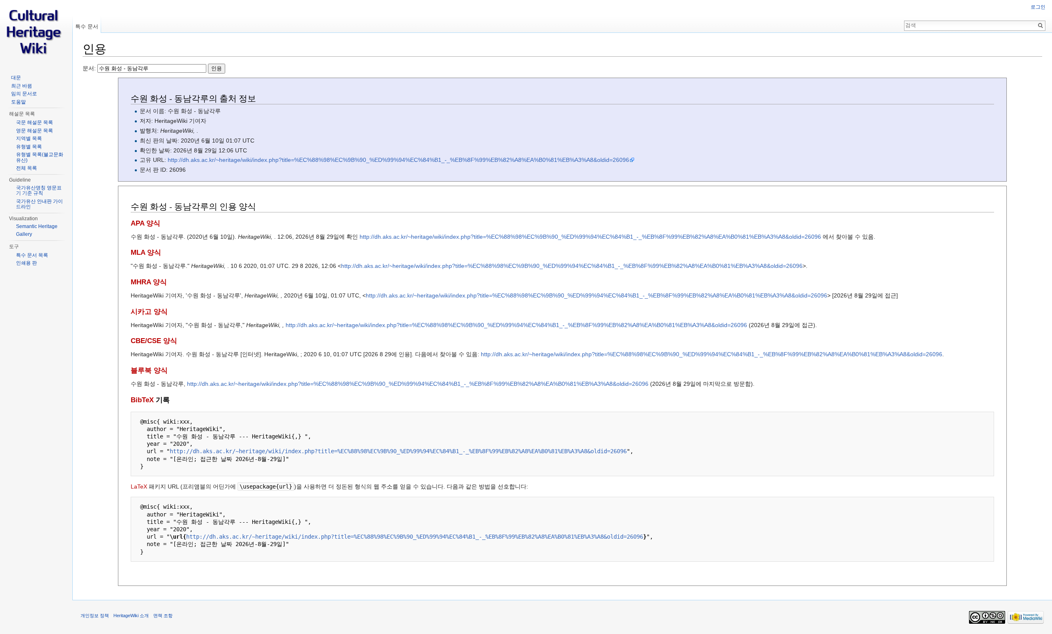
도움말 (18, 102)
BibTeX (142, 400)
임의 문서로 (24, 94)
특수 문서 (86, 26)
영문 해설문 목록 (34, 131)
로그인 (1038, 7)
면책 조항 (163, 615)
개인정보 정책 (95, 615)
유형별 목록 (29, 147)
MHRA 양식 (149, 282)
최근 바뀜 (21, 86)
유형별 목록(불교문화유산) (39, 157)
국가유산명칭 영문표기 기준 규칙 (39, 190)
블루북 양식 (149, 370)
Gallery (24, 234)
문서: (90, 68)
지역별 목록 (29, 138)
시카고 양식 (149, 312)
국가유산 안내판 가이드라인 (39, 204)
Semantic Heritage (37, 226)
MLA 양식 (146, 252)
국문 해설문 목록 (34, 122)
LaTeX (139, 486)
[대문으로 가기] (36, 33)
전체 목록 (26, 168)
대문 (16, 78)
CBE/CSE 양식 (154, 341)
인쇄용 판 (26, 263)
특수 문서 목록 (32, 255)
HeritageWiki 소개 (131, 615)
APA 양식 (145, 223)
